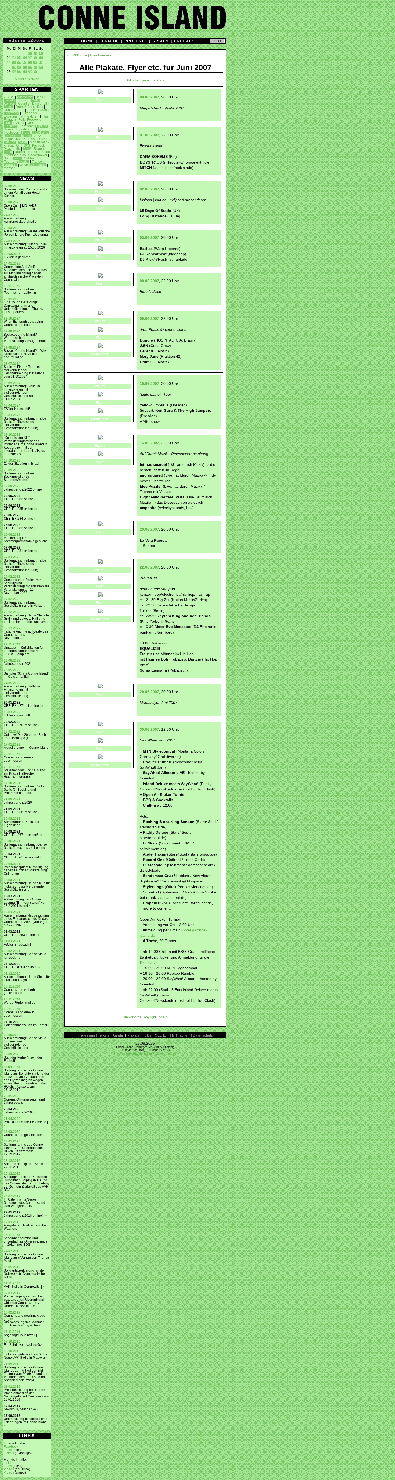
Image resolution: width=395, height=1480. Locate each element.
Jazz (37, 135)
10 (41, 57)
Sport (17, 158)
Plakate (133, 1035)
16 (35, 62)
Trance (37, 161)
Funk (8, 123)
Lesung (9, 142)
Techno (9, 161)
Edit (21, 110)
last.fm (8, 1462)
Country (24, 103)
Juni (17, 40)
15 (30, 62)
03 (41, 53)
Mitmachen (180, 1035)
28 (25, 71)
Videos (9, 1469)
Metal (23, 142)
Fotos (8, 1449)
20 (19, 67)
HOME (87, 41)
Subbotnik (31, 158)
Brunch (23, 100)
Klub (41, 139)
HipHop (41, 126)
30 (35, 71)
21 (25, 67)
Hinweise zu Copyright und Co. (145, 1017)
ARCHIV (160, 41)
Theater (23, 161)
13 (19, 62)
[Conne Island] (197, 21)
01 (30, 53)
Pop (26, 145)
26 (14, 71)
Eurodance (30, 113)
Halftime (10, 126)
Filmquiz (10, 119)
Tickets (9, 1453)
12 (14, 62)
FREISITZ (184, 41)
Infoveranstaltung (18, 135)
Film (45, 116)
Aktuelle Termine (27, 79)
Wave (24, 164)
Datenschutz (203, 1035)
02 (35, 53)
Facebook (11, 1446)
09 (35, 57)
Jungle (9, 139)
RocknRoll (22, 152)
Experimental (13, 116)
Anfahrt (118, 1035)
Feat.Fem (32, 116)
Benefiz (9, 100)
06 (19, 57)
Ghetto (19, 123)
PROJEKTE (135, 41)
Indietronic (40, 132)
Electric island (37, 110)
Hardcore (26, 126)
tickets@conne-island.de (160, 1053)
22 (30, 67)
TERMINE (109, 41)
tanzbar (9, 168)
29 (30, 71)
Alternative (25, 97)
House (8, 129)
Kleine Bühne (26, 139)
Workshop (38, 164)
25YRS (9, 97)
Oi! (18, 145)
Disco (8, 106)
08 (30, 57)
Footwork (34, 119)
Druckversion (101, 55)
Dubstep (10, 110)
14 (24, 62)
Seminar (11, 155)
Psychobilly (12, 148)
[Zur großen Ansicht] (100, 93)
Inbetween (11, 132)
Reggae (40, 148)
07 (25, 57)
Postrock (38, 145)
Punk (27, 148)
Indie (25, 132)
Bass (39, 97)
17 (40, 62)
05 (14, 57)
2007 (36, 40)
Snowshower (37, 155)
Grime (31, 123)
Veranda (10, 164)
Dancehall (39, 103)
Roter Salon (41, 152)
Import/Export (25, 129)
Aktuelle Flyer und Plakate (145, 80)
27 (19, 71)
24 (41, 67)
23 (35, 67)
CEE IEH (162, 1035)
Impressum (86, 1035)
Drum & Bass (25, 106)
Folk (22, 119)
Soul (7, 158)
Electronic (11, 113)
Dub (40, 106)
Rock (8, 152)
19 (14, 67)
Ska (23, 155)
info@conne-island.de (128, 1053)
